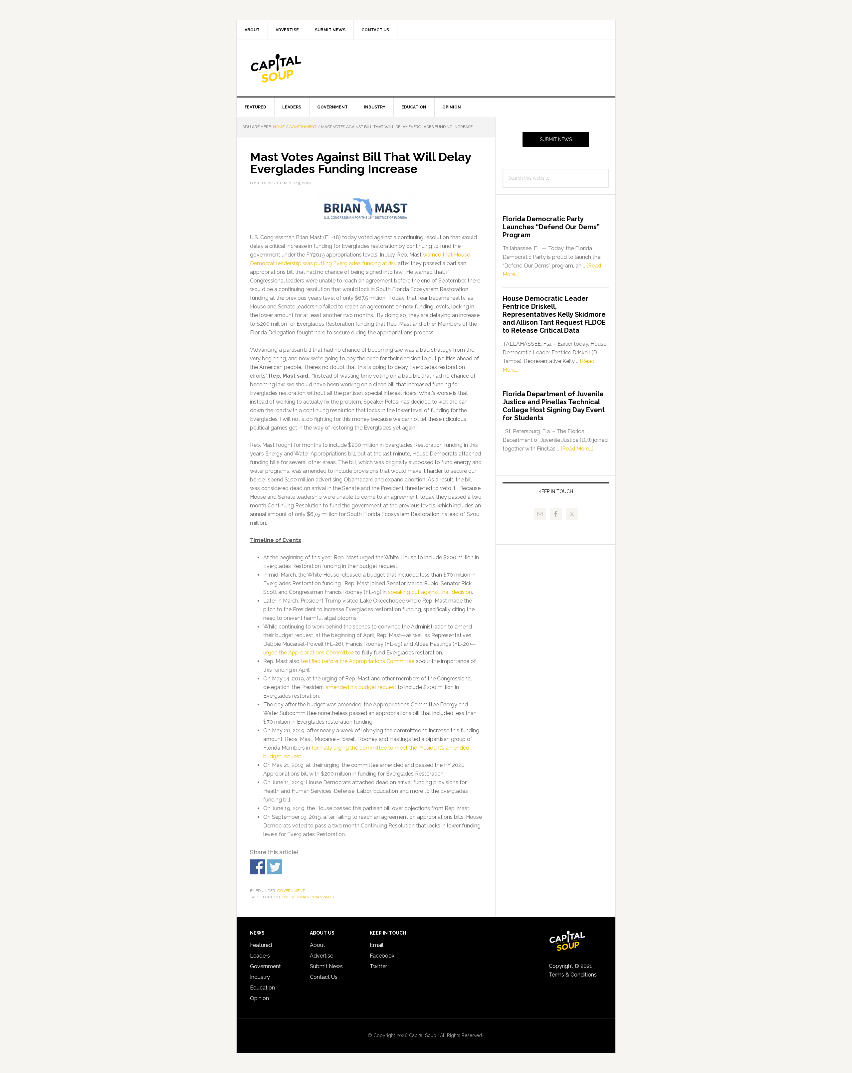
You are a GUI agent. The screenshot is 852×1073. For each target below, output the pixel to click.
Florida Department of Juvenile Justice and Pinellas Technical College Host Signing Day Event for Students (554, 406)
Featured (261, 945)
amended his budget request (360, 687)
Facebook (382, 956)
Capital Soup (293, 68)
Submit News (556, 139)
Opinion (259, 998)
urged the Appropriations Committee (308, 652)
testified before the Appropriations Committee (357, 661)
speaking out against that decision (430, 592)
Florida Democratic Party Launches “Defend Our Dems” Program (551, 227)
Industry (260, 977)
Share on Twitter (274, 866)
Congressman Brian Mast (306, 897)
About (317, 945)
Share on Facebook (257, 866)
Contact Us (323, 977)
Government (291, 890)
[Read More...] (576, 449)
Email (376, 945)
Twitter (378, 966)
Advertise (321, 956)
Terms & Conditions (573, 975)
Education (262, 987)
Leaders (260, 956)
